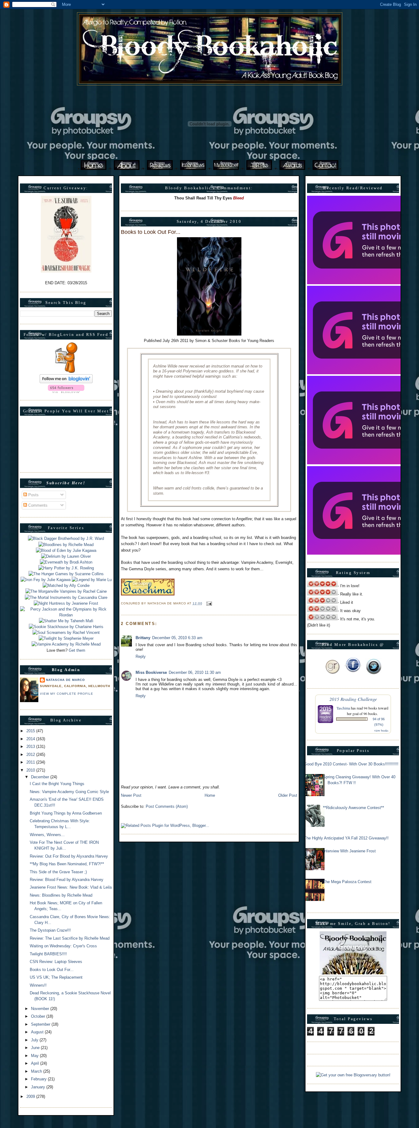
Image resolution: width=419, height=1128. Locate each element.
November (40, 1008)
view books (381, 730)
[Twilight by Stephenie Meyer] (66, 638)
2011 (31, 762)
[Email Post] (208, 603)
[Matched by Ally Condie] (66, 585)
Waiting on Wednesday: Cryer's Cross (63, 946)
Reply (141, 656)
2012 (31, 754)
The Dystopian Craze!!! (50, 930)
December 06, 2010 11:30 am (195, 672)
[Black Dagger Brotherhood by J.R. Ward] (66, 538)
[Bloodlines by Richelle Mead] (66, 544)
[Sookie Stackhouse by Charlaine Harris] (66, 626)
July (35, 1040)
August (38, 1032)
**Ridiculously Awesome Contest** (353, 807)
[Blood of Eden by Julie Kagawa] (66, 550)
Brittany (143, 637)
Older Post (287, 795)
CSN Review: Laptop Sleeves (56, 961)
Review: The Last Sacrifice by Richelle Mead (70, 938)
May (35, 1055)
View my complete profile (66, 693)
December (40, 777)
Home (210, 795)
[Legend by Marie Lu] (92, 579)
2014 (31, 739)
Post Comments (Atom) (167, 806)
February (39, 1079)
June (36, 1047)
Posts (33, 495)
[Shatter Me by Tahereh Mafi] (66, 621)
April (35, 1063)
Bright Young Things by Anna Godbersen (66, 813)
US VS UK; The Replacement (56, 977)
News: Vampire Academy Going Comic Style (69, 791)
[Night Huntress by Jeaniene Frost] (66, 603)
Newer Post (131, 795)
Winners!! (38, 985)
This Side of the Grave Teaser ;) (58, 872)
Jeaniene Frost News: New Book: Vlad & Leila (71, 887)
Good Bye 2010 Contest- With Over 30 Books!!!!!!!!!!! (351, 764)
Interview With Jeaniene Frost (349, 851)
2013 (31, 746)
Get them (77, 650)
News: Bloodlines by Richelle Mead (61, 895)
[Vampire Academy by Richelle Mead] (66, 644)
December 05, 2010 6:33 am (177, 637)
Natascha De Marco (65, 680)
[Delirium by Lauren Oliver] (66, 556)
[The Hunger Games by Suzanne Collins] (66, 574)
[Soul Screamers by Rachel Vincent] (66, 632)
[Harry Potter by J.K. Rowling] (66, 568)
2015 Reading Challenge (353, 699)
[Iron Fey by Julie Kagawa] (46, 579)
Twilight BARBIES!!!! (48, 954)
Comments (37, 505)
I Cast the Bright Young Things (57, 783)
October (38, 1016)
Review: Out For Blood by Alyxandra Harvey (69, 856)
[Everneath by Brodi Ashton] (66, 562)
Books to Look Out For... (52, 969)
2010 (31, 770)
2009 (31, 1096)
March (37, 1071)
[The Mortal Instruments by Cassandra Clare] (66, 597)
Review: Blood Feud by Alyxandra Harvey (66, 879)
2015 (31, 731)
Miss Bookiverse (151, 672)
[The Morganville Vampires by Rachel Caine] (66, 591)
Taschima (343, 707)
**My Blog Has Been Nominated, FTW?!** (67, 864)
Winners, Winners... (47, 834)
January (38, 1087)
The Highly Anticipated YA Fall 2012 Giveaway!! (346, 838)
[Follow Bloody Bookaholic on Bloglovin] (66, 381)
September (41, 1024)
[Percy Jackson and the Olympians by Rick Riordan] (66, 615)
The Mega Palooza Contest (347, 881)
